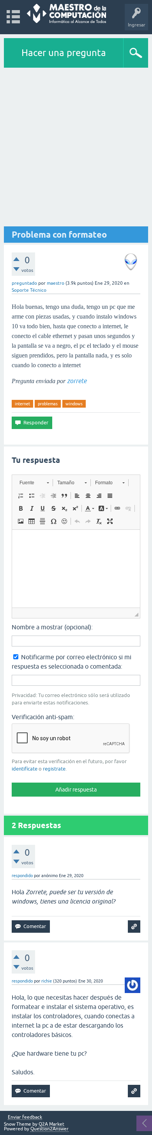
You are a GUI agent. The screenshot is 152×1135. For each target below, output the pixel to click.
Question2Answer (49, 1128)
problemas (48, 403)
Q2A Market (51, 1124)
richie (46, 981)
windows (74, 403)
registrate (54, 769)
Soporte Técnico (29, 290)
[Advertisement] (76, 147)
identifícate (24, 769)
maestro (55, 283)
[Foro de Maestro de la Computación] (66, 13)
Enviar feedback (25, 1117)
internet (22, 403)
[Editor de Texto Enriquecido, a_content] (76, 569)
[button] (34, 482)
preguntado (24, 283)
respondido (22, 875)
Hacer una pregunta (63, 52)
